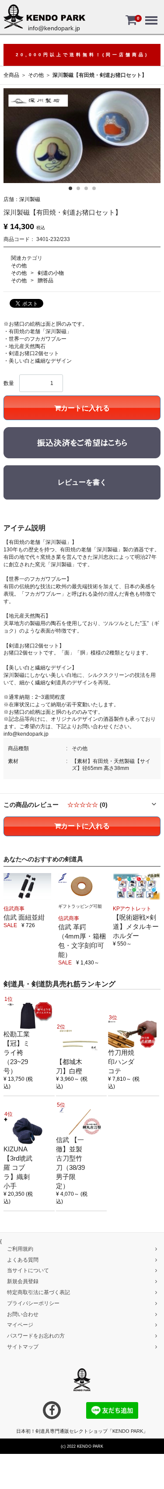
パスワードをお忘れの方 (36, 1336)
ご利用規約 (20, 1248)
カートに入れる (85, 408)
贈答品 (45, 280)
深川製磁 (29, 199)
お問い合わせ (22, 1314)
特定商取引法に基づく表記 (38, 1292)
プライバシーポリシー (33, 1303)
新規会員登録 (22, 1281)
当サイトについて (28, 1270)
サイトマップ (22, 1347)
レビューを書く (82, 482)
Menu (150, 14)
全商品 (11, 75)
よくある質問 (22, 1259)
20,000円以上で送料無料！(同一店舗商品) (82, 54)
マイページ (20, 1325)
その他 (36, 75)
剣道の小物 (51, 273)
